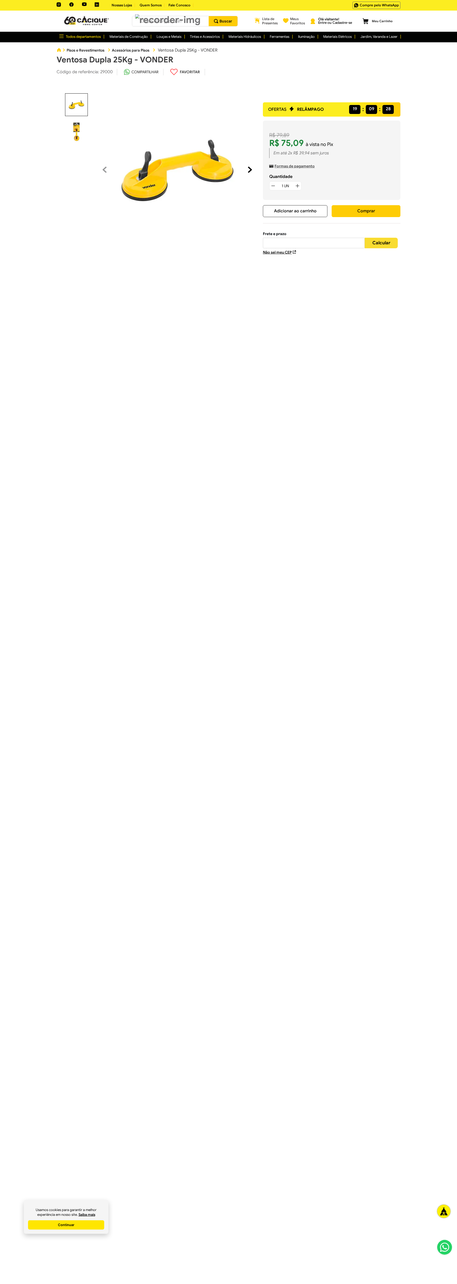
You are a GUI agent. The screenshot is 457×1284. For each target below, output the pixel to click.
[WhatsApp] (444, 1247)
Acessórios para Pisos (130, 50)
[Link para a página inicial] (59, 50)
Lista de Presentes (270, 21)
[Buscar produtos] (223, 21)
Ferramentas (279, 36)
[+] (297, 186)
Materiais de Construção (128, 36)
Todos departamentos (83, 36)
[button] (167, 19)
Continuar (66, 1225)
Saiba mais (87, 1214)
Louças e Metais (169, 36)
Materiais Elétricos (337, 36)
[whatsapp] (141, 72)
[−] (273, 186)
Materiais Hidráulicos (245, 36)
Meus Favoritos (297, 21)
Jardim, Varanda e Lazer (378, 36)
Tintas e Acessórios (205, 36)
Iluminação (306, 36)
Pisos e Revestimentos (85, 50)
